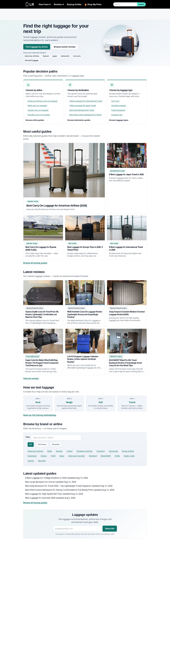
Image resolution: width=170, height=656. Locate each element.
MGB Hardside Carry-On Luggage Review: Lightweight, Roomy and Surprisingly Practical (84, 314)
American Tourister (76, 456)
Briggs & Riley (128, 451)
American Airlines (32, 56)
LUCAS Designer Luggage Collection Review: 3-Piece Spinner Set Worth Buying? (82, 359)
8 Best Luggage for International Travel (85, 101)
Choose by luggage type (120, 90)
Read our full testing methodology (39, 415)
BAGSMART (106, 456)
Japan (55, 56)
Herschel (42, 460)
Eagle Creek (129, 456)
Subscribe (109, 528)
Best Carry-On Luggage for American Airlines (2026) (56, 205)
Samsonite (65, 56)
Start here (45, 4)
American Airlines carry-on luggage (42, 101)
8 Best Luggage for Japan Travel (82, 105)
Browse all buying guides (35, 263)
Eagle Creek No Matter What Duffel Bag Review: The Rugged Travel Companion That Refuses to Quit (41, 363)
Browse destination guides (78, 120)
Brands (56, 444)
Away (61, 456)
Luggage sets (116, 115)
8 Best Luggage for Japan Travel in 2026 (126, 174)
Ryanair (46, 56)
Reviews (59, 4)
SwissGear (32, 456)
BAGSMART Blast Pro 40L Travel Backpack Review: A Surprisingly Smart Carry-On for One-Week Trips (125, 363)
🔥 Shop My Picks (92, 4)
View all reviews (31, 378)
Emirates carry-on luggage (39, 115)
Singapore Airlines (84, 451)
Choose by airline (34, 90)
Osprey (31, 460)
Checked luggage (32, 60)
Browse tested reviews (65, 47)
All (30, 444)
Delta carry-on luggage (37, 105)
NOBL (117, 456)
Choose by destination (78, 90)
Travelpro (100, 451)
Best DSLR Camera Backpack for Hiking (85, 115)
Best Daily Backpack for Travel (81, 110)
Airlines (42, 444)
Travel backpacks (118, 110)
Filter (28, 437)
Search (141, 4)
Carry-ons (77, 56)
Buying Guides (74, 4)
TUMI (53, 456)
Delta (49, 451)
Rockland (93, 456)
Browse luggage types (118, 120)
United (69, 451)
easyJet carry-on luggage (38, 110)
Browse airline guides (35, 120)
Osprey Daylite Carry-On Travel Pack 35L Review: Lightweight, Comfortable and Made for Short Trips (42, 314)
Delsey (44, 456)
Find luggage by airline (37, 47)
